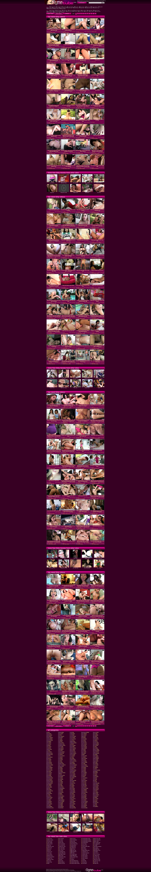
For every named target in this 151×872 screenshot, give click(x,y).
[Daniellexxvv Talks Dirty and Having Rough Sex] (83, 254)
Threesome (95, 770)
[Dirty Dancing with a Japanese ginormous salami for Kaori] (54, 43)
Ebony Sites (73, 841)
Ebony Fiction (99, 182)
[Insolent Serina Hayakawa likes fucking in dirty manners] (54, 359)
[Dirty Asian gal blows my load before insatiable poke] (97, 208)
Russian (82, 798)
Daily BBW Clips (74, 855)
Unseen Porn (52, 387)
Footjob (71, 733)
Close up (59, 736)
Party (82, 767)
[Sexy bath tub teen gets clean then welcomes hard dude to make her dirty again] (97, 720)
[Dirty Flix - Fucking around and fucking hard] (54, 344)
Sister (94, 733)
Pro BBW (95, 845)
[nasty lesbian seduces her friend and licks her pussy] (54, 419)
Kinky (71, 785)
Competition (60, 744)
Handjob (84, 333)
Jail (70, 779)
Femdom (59, 796)
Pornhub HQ (75, 182)
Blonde (78, 32)
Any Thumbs (52, 558)
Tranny (94, 776)
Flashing (59, 806)
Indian (71, 772)
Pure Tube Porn (52, 567)
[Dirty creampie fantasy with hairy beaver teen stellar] (68, 254)
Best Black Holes (75, 822)
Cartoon (47, 798)
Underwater (95, 783)
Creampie (60, 751)
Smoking (94, 738)
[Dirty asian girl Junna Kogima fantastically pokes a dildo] (83, 73)
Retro (82, 793)
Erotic (59, 781)
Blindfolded (48, 777)
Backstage (48, 754)
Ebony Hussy (73, 838)
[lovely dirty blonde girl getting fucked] (83, 344)
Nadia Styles (56, 12)
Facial (69, 77)
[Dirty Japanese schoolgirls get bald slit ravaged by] (68, 164)
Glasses (71, 750)
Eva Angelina (62, 12)
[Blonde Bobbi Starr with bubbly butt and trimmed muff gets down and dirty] (54, 720)
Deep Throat (95, 468)
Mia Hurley (75, 11)
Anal (49, 138)
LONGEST (67, 13)
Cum (59, 754)
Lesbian (52, 227)
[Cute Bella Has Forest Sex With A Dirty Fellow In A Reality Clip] (68, 659)
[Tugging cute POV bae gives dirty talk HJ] (68, 58)
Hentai (71, 762)
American (48, 740)
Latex (71, 793)
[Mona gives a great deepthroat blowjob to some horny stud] (97, 149)
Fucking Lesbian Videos (75, 863)
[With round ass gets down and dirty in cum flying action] (97, 674)
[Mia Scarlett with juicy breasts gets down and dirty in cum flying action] (54, 540)
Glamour (71, 749)
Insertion (71, 775)
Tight (94, 771)
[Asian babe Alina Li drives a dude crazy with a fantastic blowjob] (83, 584)
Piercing (82, 772)
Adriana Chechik (77, 10)
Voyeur (94, 792)
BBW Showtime (73, 851)
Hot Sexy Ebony (74, 842)
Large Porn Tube (97, 860)
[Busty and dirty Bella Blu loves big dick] (83, 449)
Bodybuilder (48, 781)
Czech (59, 759)
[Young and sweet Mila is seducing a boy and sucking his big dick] (83, 690)
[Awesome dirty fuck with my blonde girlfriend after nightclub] (68, 584)
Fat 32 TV (72, 858)
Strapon (94, 751)
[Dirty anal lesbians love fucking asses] (68, 119)
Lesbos (83, 859)
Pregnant (83, 780)
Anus (47, 744)
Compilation (60, 745)
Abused (47, 733)
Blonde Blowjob (50, 8)
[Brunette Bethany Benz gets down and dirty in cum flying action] (83, 479)
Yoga (94, 805)
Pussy (82, 789)
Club (59, 738)
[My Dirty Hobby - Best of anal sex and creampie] (68, 208)
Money (82, 741)
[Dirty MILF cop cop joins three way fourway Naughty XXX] (54, 58)
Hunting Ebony (73, 845)
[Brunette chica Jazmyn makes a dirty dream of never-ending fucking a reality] (97, 659)
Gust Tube (75, 558)
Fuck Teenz (84, 843)
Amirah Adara (90, 10)
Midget (82, 736)
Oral (82, 757)
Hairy (65, 32)
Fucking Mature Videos (86, 839)
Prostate (82, 784)
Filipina (59, 798)
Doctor (59, 771)
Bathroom (48, 757)
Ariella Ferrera (58, 10)
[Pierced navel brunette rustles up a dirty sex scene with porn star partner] (68, 314)
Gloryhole (71, 751)
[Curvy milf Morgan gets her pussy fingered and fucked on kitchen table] (83, 164)
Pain (82, 763)
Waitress (94, 793)
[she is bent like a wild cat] (54, 464)
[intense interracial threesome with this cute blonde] (54, 614)
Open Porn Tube (97, 859)
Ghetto (71, 746)
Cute (59, 758)
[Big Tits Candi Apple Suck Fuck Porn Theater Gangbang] (68, 525)
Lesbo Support (85, 858)
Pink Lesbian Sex (97, 842)
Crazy (68, 498)
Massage (71, 807)
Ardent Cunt (75, 192)
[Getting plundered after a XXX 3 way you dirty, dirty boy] (68, 73)
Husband (71, 771)
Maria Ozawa (81, 11)
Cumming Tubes (74, 854)
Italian (71, 777)
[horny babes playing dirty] (97, 525)
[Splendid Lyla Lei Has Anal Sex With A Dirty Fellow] (83, 720)
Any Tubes (64, 558)
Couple (52, 363)
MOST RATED (58, 13)
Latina (69, 483)
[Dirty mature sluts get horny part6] (97, 434)
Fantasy (59, 792)
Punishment (83, 788)
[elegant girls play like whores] (97, 284)
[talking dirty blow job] (54, 690)
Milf (82, 737)
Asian (49, 32)
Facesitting (60, 788)
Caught (47, 802)
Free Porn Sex (96, 856)
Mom (82, 740)
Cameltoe (48, 797)
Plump (82, 775)
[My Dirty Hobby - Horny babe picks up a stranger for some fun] (68, 149)
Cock (59, 740)
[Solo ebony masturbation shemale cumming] (68, 104)
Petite (82, 771)
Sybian (94, 762)
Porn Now (75, 387)
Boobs (47, 784)
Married (71, 806)
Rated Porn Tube (64, 567)
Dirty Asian (49, 7)
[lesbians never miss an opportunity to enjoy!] (68, 434)
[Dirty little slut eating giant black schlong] (83, 208)
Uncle (94, 781)
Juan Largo (71, 10)
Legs (70, 797)
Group (71, 755)
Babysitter (48, 753)
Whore (94, 798)
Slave (94, 736)
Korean (71, 789)
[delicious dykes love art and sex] (97, 269)
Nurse (82, 750)
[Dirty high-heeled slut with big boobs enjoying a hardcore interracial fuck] (54, 434)
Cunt (96, 633)
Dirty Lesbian (56, 8)
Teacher (94, 764)
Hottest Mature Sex (85, 850)
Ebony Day (75, 831)
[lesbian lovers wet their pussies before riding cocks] (54, 119)
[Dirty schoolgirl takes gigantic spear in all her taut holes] (83, 134)
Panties (82, 764)
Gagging (71, 741)
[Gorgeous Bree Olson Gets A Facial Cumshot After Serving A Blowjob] (54, 644)
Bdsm (51, 212)
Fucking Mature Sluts (86, 838)
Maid (70, 805)
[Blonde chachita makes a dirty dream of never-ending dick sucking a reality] (97, 599)
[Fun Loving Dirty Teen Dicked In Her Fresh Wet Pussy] (83, 89)
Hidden (71, 763)
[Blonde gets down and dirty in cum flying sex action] (68, 344)
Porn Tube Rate (99, 558)
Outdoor (82, 762)
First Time (60, 801)
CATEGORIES (82, 2)
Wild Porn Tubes (64, 387)
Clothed (59, 737)
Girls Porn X (96, 852)
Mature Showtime (97, 839)
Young (94, 806)
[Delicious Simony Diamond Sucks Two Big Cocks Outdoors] (83, 419)
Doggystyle (60, 772)
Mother (82, 744)
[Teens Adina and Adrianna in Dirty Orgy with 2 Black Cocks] (54, 149)
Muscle (82, 745)
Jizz (70, 784)
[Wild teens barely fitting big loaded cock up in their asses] (54, 404)
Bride (47, 788)
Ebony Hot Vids (99, 831)
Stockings (99, 242)
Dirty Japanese (55, 7)
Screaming (83, 801)
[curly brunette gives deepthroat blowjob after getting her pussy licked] (68, 223)
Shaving (82, 806)
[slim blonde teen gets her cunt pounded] (97, 629)
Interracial (71, 776)
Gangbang (72, 742)
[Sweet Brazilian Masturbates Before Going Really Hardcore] (83, 329)
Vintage (94, 789)
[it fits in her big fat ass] (97, 134)
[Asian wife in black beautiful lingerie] (68, 540)
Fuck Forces (52, 182)
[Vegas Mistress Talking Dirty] (54, 479)
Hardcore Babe (63, 8)
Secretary (83, 802)
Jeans (71, 781)
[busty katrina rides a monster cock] (68, 644)
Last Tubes (64, 378)
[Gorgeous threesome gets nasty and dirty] (68, 299)
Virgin (94, 790)
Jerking (71, 783)
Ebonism (63, 831)
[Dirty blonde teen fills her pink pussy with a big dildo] (54, 299)
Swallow (94, 758)
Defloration (60, 766)
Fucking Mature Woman (86, 841)
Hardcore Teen (96, 7)
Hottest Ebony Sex (74, 843)
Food (71, 732)
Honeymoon (72, 766)
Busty (83, 32)
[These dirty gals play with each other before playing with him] (83, 314)
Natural (82, 746)
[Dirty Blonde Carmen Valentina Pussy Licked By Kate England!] (54, 223)
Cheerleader (48, 807)
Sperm (94, 745)
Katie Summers (56, 11)
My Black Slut (73, 846)
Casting (47, 801)
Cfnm (47, 805)
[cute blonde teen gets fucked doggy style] (97, 164)
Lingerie (71, 801)
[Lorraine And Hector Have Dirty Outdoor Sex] (68, 614)
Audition (47, 749)
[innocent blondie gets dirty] (68, 43)
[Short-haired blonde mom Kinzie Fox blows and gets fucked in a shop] (68, 464)
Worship (94, 802)
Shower (94, 732)
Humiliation (72, 770)
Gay (70, 744)
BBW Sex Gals (73, 850)
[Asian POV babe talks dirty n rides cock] (83, 269)
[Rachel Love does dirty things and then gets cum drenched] (54, 584)
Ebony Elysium (87, 831)
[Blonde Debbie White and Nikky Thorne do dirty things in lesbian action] (83, 540)
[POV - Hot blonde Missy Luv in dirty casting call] (97, 359)
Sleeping (94, 737)
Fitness (59, 805)
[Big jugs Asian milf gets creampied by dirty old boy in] (68, 28)
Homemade (72, 764)
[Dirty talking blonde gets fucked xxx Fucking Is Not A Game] (97, 509)
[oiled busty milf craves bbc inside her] (83, 28)
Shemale (83, 807)
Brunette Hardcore (95, 6)
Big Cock (97, 168)
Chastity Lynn (65, 10)
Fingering (51, 47)
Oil (81, 754)
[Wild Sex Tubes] (97, 28)
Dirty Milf (100, 6)
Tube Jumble (87, 182)
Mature (82, 733)
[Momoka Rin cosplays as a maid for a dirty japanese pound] (68, 89)
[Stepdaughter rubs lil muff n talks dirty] (97, 239)
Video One (96, 863)
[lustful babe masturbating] (97, 449)
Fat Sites (72, 859)
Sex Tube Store (87, 567)
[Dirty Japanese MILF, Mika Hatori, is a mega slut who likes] (83, 404)
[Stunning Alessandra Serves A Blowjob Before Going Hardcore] (83, 464)
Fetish (59, 797)
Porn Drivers (75, 378)
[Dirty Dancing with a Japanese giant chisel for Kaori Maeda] (97, 43)
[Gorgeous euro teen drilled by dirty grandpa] (97, 329)
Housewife (72, 767)
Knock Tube (87, 558)
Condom (59, 746)
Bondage (48, 783)
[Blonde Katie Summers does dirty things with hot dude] (83, 509)
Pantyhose (83, 766)
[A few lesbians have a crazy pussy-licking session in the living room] (68, 690)
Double (59, 776)
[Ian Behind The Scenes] (83, 43)
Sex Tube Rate (75, 567)
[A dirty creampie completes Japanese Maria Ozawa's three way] (68, 404)
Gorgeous (71, 753)
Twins (94, 779)
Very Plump (96, 847)
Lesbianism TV (85, 851)
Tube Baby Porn (52, 822)
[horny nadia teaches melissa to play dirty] (83, 284)
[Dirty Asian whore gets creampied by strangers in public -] (97, 705)
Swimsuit (94, 759)
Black (47, 775)
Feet (59, 794)
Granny (71, 754)
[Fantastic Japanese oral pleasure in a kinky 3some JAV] (54, 28)
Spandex (94, 742)
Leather (71, 796)
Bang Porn (87, 192)
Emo (59, 780)
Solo (94, 740)
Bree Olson (87, 11)
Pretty (82, 781)
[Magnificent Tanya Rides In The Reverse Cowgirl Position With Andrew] (68, 134)
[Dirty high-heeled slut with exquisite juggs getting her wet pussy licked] (54, 254)
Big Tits (47, 770)
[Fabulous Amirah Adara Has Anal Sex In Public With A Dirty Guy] (97, 223)
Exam (59, 784)
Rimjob (82, 797)
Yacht (94, 803)
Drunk (59, 777)
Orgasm (82, 758)
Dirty (54, 227)
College (59, 742)
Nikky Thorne (84, 10)
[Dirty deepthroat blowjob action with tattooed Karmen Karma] (54, 599)
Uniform (94, 784)
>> (95, 13)
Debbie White (63, 11)
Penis (82, 768)
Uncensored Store (99, 378)
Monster (82, 742)
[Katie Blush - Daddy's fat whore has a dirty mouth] (68, 239)
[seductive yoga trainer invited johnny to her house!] (83, 359)
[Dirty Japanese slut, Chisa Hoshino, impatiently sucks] (97, 104)
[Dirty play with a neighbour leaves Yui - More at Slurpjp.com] (97, 344)
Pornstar (97, 318)
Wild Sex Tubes (64, 182)
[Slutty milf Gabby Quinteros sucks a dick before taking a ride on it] (54, 494)
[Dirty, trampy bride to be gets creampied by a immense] (54, 284)
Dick (59, 767)
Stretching (95, 753)
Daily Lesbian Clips (74, 856)
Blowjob (51, 32)
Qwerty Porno (87, 378)
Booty (47, 785)
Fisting (59, 803)
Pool (82, 776)
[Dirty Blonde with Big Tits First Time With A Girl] (54, 269)
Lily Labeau (92, 11)
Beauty (47, 762)
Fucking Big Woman (74, 860)
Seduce (82, 803)
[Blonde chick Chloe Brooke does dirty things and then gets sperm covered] (97, 494)
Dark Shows (52, 831)
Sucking (94, 757)
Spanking (94, 744)
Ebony (59, 779)
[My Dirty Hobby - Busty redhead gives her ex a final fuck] (68, 269)
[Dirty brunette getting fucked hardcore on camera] (97, 644)
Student (94, 755)
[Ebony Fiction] (97, 58)
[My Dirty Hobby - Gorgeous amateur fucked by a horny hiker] (54, 89)
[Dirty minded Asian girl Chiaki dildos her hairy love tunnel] (54, 705)
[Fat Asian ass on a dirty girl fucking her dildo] (97, 254)
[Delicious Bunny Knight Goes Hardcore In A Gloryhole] (68, 705)
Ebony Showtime (74, 839)
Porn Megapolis (97, 843)
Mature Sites (96, 841)
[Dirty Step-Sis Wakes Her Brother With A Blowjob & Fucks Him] (83, 223)
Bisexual (48, 772)
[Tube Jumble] (97, 89)
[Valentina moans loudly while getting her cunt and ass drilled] (83, 629)
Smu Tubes (99, 567)
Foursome (71, 736)
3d (46, 732)
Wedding (94, 796)
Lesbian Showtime (85, 852)
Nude (82, 749)
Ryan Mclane (50, 11)
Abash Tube (87, 387)
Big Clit (47, 766)
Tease (94, 766)
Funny (71, 740)
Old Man (82, 755)
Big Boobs (48, 764)
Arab (47, 745)
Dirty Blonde (59, 6)
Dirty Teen (77, 6)
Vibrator (94, 788)
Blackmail (48, 776)
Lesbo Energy (84, 855)
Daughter (60, 763)
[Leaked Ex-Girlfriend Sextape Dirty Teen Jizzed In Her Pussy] (68, 509)
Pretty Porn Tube (64, 192)
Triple (94, 777)
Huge (71, 768)
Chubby (59, 732)
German (71, 745)
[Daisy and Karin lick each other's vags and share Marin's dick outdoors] (83, 104)
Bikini (47, 771)
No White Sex (73, 847)
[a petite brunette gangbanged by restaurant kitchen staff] (83, 299)
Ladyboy (71, 792)
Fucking (71, 738)
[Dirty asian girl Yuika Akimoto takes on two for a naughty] (68, 599)
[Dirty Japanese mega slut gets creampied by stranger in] (54, 104)
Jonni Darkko (50, 12)
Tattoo (94, 763)
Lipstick (71, 802)
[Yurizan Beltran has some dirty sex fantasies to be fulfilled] (83, 644)
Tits (82, 363)
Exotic (59, 785)
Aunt (47, 750)
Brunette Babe (69, 7)
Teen (54, 153)
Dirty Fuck (88, 6)
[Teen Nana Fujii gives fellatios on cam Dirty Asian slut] (83, 58)
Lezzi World (84, 863)
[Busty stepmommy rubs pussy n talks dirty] (83, 119)
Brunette (54, 32)
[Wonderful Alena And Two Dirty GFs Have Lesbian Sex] (83, 434)
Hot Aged (84, 847)
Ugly (94, 780)
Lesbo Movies (84, 856)
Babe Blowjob (76, 7)
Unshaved (95, 785)
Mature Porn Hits (97, 838)
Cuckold (59, 753)
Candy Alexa (52, 10)
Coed (59, 741)
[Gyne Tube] (53, 4)
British (47, 789)
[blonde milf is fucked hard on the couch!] (68, 494)
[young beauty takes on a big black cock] (97, 73)
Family (59, 790)
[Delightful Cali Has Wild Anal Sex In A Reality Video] (54, 164)
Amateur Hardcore (63, 7)
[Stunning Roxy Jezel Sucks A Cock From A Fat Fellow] (54, 525)
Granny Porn (84, 845)
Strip (94, 754)
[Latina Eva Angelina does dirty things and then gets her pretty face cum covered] (83, 525)
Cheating (48, 806)
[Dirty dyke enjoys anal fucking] (83, 239)
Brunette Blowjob (70, 6)
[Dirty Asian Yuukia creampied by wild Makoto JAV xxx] (54, 73)
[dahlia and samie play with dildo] (68, 329)
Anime (47, 742)
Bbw (65, 153)
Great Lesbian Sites (86, 846)
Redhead (98, 303)
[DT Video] (97, 119)
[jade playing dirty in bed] (83, 494)
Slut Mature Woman (97, 846)
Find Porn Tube (97, 858)
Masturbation (69, 47)
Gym (70, 757)
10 (93, 13)
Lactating (71, 790)
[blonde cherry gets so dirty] (54, 208)
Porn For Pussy (97, 854)
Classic (59, 733)
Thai (94, 768)
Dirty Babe (64, 6)
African (47, 736)
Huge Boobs (82, 7)
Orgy (82, 759)
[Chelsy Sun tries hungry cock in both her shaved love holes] (97, 540)
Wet (93, 797)
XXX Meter (96, 851)
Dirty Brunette (52, 6)
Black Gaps (87, 822)
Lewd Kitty (84, 860)
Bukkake (48, 793)
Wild (93, 801)
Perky (82, 770)
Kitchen (71, 788)
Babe (63, 62)
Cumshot (54, 62)
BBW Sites (73, 852)
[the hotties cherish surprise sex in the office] (97, 464)
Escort (59, 783)
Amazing (48, 738)
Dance (59, 762)
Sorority (94, 741)
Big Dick (47, 768)
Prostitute (83, 785)
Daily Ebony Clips (99, 822)
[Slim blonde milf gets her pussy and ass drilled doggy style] (83, 674)
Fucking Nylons (85, 842)
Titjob (94, 772)
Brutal (47, 792)
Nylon (82, 751)
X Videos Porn (96, 855)
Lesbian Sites (84, 854)
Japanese (71, 780)
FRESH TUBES (50, 13)
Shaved (82, 805)
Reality (82, 790)
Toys (94, 775)
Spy (93, 746)
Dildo (59, 768)
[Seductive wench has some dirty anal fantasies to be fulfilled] (83, 614)
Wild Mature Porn (97, 850)
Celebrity (48, 803)
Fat (58, 793)
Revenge (83, 794)
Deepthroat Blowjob (89, 7)
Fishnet (59, 802)
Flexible (59, 807)
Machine (71, 803)
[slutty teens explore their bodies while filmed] (97, 299)
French (71, 737)
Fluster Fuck (52, 378)
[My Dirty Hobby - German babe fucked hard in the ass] (83, 149)
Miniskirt (82, 738)
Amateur (78, 77)
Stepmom (94, 749)
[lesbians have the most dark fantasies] (97, 404)
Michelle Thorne (96, 10)
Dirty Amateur (82, 6)
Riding (82, 796)
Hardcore (67, 32)
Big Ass (47, 763)
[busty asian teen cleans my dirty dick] (54, 509)
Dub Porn (99, 192)
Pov (82, 779)
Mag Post (52, 192)
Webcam (94, 794)
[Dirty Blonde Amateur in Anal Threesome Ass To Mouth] (54, 239)
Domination (60, 775)
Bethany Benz (98, 11)
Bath (47, 755)
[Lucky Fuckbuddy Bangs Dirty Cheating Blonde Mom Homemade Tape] (83, 705)
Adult (99, 387)
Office (82, 753)
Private (82, 783)
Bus (47, 794)
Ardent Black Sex (64, 822)
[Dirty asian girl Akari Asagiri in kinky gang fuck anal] (54, 134)
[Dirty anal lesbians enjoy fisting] (68, 284)
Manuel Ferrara (69, 11)
